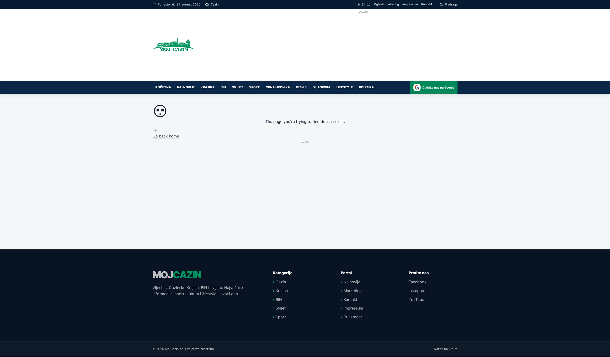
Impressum (410, 4)
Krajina (207, 87)
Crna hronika (278, 87)
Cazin (281, 281)
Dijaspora (322, 87)
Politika (366, 87)
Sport (254, 87)
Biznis (301, 87)
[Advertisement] (363, 47)
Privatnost (353, 317)
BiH (223, 87)
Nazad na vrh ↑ (446, 349)
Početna (163, 87)
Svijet (237, 87)
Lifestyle (344, 87)
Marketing (353, 290)
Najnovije (186, 87)
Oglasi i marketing (386, 4)
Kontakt (426, 4)
